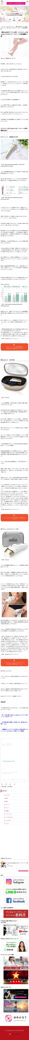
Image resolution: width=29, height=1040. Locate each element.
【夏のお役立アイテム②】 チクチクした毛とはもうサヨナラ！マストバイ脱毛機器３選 (14, 34)
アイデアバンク (10, 26)
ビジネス (7, 795)
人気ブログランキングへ (23, 870)
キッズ (7, 807)
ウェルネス (8, 820)
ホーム (3, 26)
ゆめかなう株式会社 (16, 1034)
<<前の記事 (3, 786)
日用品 (7, 810)
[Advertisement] (14, 841)
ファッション (8, 814)
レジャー (7, 804)
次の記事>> (10, 786)
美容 (6, 798)
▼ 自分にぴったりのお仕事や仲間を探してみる (16, 3)
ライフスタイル (9, 817)
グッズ (7, 823)
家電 (6, 801)
